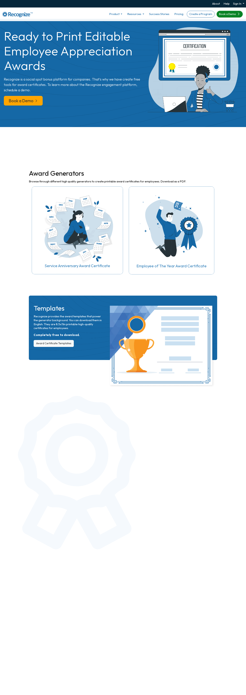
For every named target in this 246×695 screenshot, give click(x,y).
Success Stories (159, 14)
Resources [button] (134, 14)
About (216, 3)
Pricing (178, 14)
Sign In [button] (237, 3)
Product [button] (114, 14)
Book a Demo (228, 14)
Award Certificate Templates (53, 343)
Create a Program (200, 14)
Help (227, 3)
